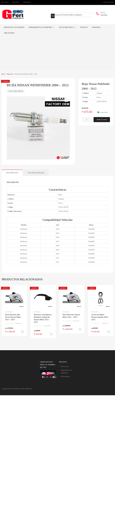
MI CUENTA (5, 2)
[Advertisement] (57, 52)
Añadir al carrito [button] (22, 331)
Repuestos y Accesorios (14, 27)
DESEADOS (15, 2)
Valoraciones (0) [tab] (36, 173)
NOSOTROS (96, 27)
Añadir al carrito (101, 119)
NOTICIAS (84, 27)
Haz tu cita (64, 366)
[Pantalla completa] (55, 377)
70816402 (103, 15)
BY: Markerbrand (27, 389)
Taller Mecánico (66, 27)
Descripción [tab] (12, 173)
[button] (66, 100)
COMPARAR (26, 2)
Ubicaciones (9, 33)
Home (3, 74)
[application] (48, 374)
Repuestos (10, 74)
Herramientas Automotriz (40, 27)
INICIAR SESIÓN (108, 2)
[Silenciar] (53, 377)
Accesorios (9, 312)
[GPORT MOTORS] (13, 19)
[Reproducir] (43, 377)
